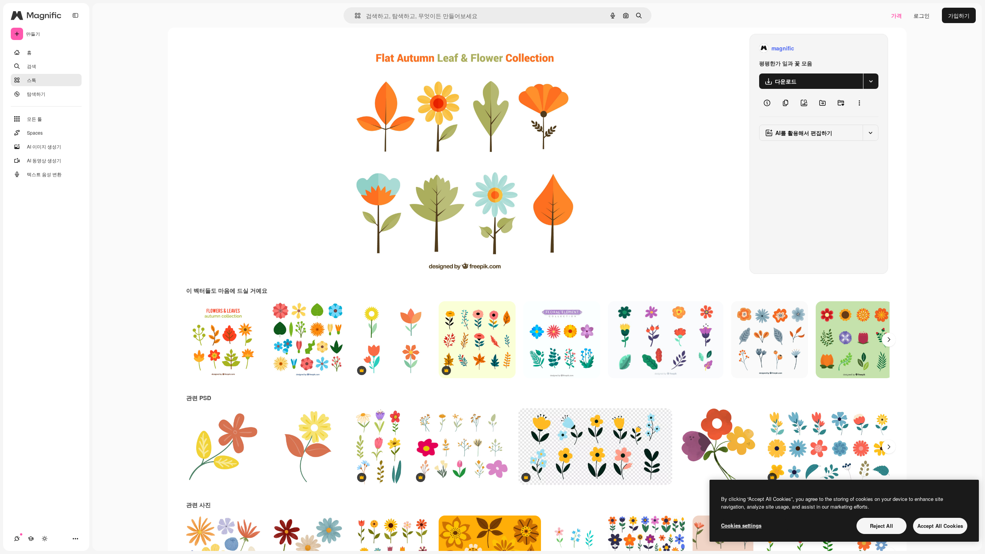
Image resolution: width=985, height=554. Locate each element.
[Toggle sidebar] (75, 15)
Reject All (881, 525)
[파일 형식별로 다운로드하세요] (870, 81)
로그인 (921, 15)
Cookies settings (741, 525)
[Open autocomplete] (354, 15)
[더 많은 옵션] (859, 102)
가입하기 (959, 15)
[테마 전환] (44, 538)
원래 (389, 48)
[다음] (889, 339)
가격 (896, 15)
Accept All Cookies (940, 525)
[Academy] (31, 538)
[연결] (17, 538)
